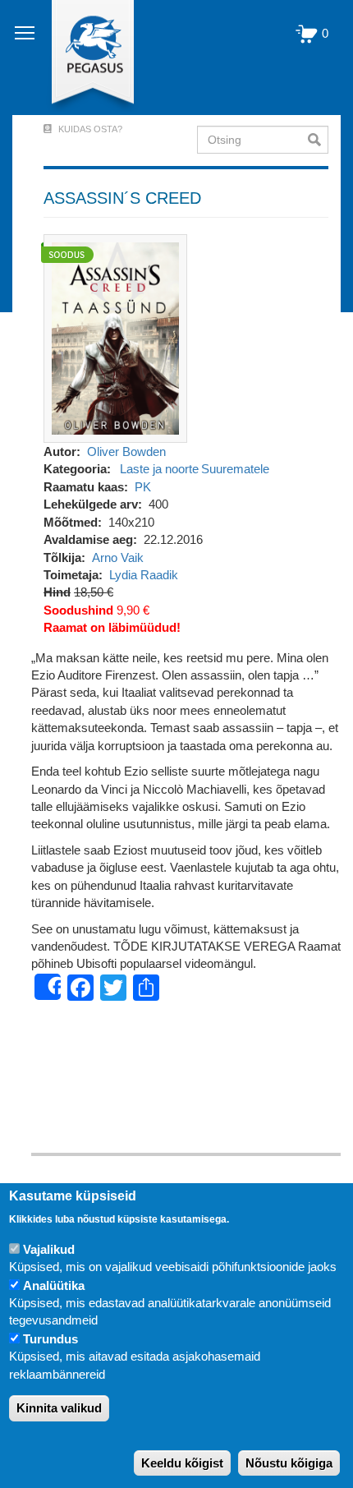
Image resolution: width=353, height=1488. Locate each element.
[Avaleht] (83, 57)
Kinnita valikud (59, 1408)
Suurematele (235, 469)
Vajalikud (49, 1249)
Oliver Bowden (126, 451)
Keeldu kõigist (182, 1463)
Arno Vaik (118, 557)
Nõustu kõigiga (288, 1463)
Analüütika (54, 1285)
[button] (115, 337)
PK (143, 487)
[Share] (47, 987)
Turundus (50, 1339)
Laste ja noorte (159, 469)
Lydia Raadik (143, 575)
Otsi (318, 139)
